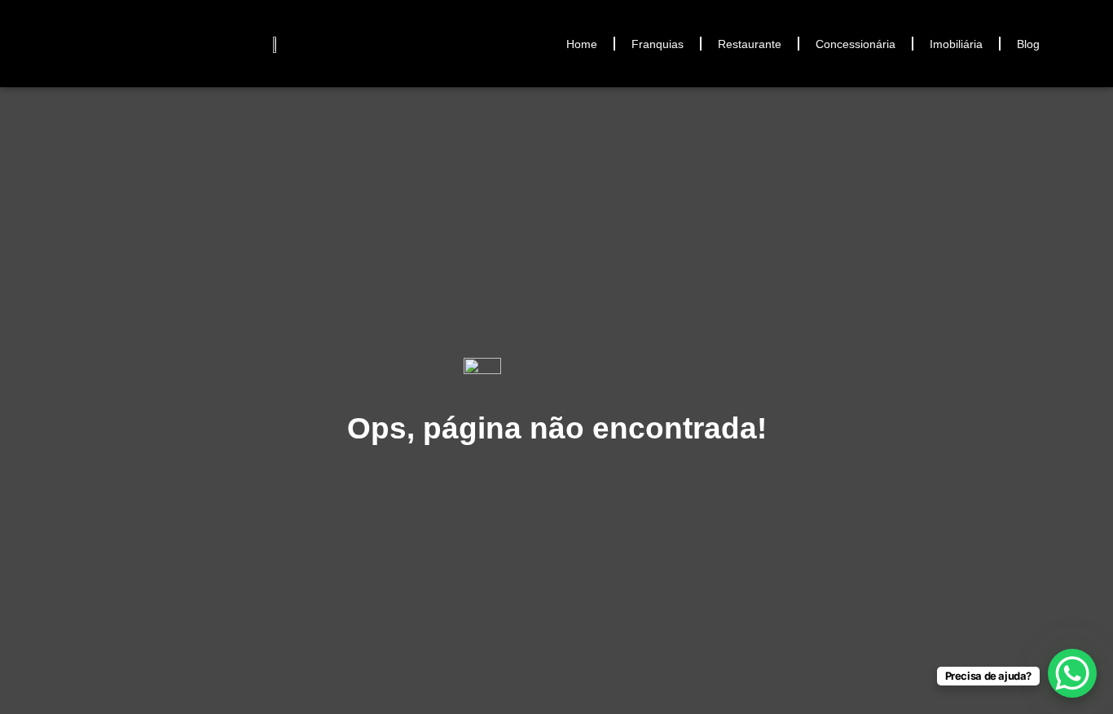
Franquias (657, 44)
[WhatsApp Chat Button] (1072, 673)
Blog (1028, 44)
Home (581, 44)
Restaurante (749, 44)
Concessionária (855, 44)
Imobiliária (956, 44)
